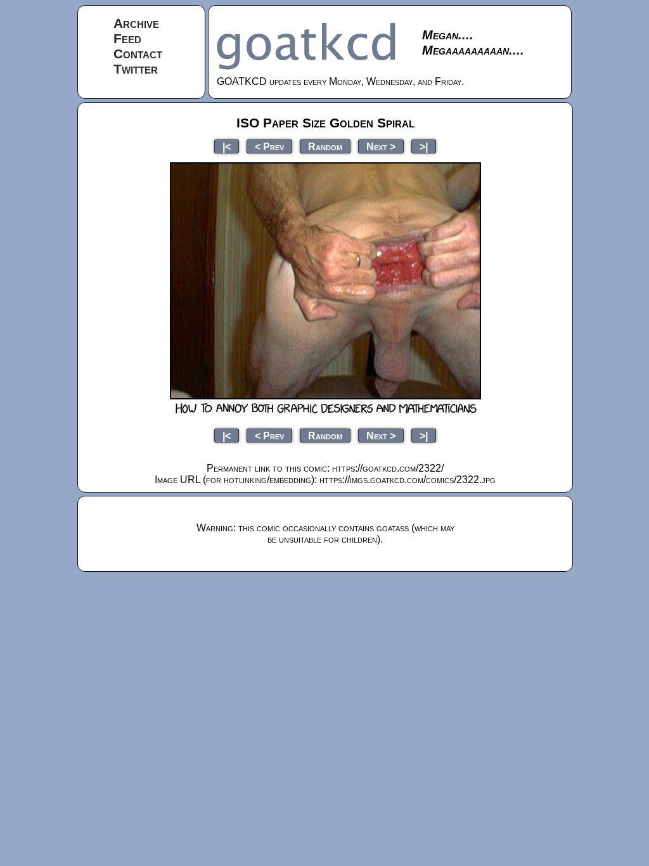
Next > (380, 146)
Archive (136, 23)
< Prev (269, 146)
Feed (127, 38)
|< (226, 146)
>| (424, 146)
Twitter (135, 68)
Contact (137, 53)
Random (325, 146)
